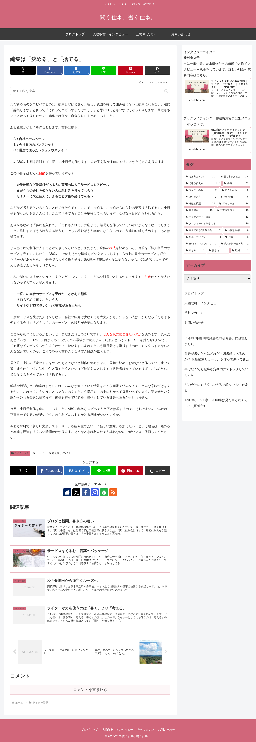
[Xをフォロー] (76, 492)
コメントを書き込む (90, 690)
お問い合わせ (194, 322)
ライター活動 (22, 453)
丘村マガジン (194, 313)
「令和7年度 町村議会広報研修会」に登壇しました (216, 341)
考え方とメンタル (61, 453)
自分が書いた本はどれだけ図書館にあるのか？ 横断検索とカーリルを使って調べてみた (216, 356)
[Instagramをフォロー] (95, 492)
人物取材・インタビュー (202, 303)
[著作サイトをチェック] (67, 492)
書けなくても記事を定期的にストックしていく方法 (216, 372)
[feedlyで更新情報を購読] (104, 492)
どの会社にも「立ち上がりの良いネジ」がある (216, 387)
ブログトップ (194, 293)
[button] (157, 70)
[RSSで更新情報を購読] (113, 492)
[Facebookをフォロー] (86, 492)
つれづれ (41, 453)
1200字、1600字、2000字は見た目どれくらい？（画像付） (216, 403)
